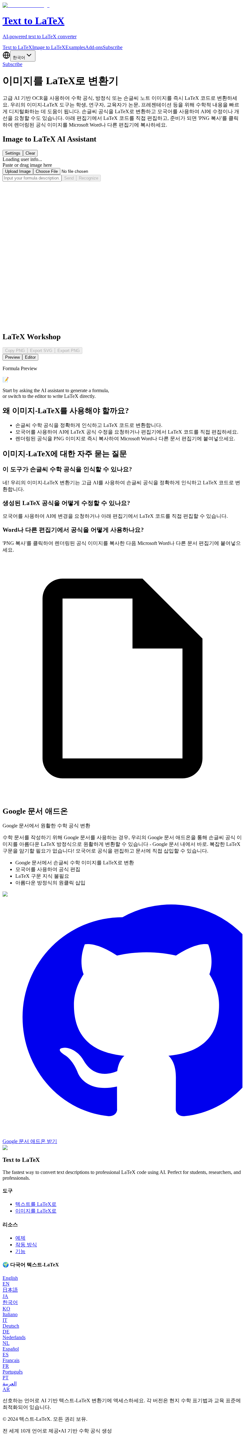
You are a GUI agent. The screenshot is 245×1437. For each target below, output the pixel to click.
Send (69, 178)
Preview (12, 357)
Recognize (88, 178)
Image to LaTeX (48, 47)
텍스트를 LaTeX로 (35, 1204)
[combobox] (22, 56)
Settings (12, 153)
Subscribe (112, 47)
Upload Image (18, 171)
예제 (20, 1238)
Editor (30, 357)
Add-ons (94, 47)
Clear (30, 153)
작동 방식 (26, 1244)
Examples (75, 47)
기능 (20, 1251)
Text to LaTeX (17, 47)
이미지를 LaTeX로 (35, 1210)
